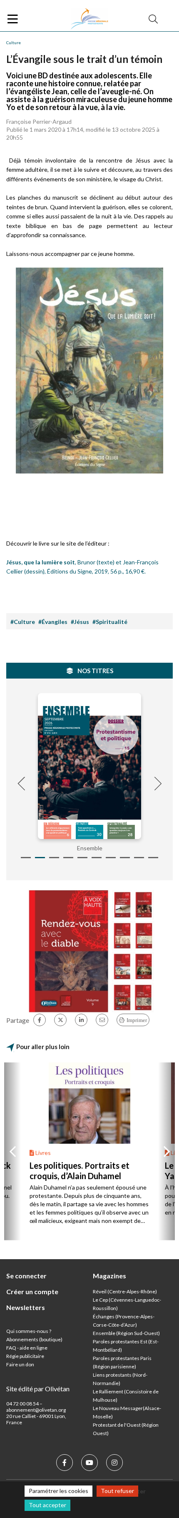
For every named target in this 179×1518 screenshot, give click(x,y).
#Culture (22, 621)
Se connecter (26, 1276)
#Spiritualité (109, 621)
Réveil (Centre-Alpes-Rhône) (125, 1291)
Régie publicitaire (25, 1356)
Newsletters (25, 1307)
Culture (13, 42)
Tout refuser (117, 1490)
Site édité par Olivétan (38, 1389)
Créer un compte (32, 1291)
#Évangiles (52, 621)
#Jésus (80, 621)
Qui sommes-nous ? (28, 1331)
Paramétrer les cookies (58, 1490)
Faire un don (20, 1364)
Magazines (109, 1276)
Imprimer (137, 1020)
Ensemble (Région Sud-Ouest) (126, 1333)
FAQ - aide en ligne (26, 1348)
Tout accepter (47, 1504)
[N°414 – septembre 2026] (89, 766)
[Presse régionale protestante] (89, 19)
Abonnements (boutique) (34, 1339)
